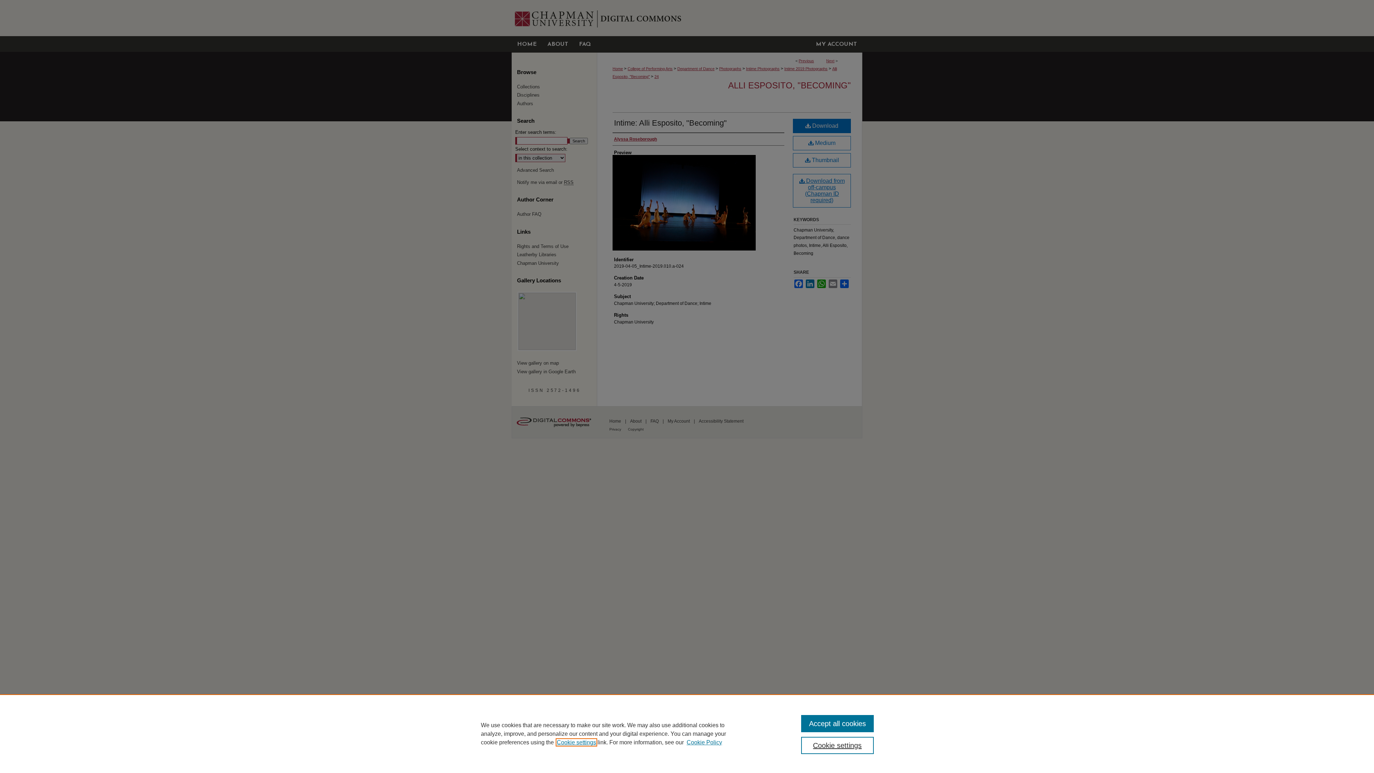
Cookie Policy (704, 742)
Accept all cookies (837, 724)
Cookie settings (576, 742)
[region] (687, 733)
